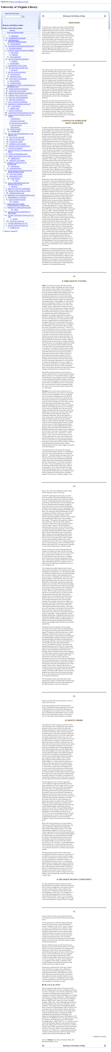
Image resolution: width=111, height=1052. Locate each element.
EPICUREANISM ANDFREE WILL (18, 68)
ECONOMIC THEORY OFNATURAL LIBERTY (20, 50)
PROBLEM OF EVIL (15, 76)
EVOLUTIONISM (15, 81)
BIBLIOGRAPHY (15, 127)
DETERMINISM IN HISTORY (17, 38)
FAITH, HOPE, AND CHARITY (17, 91)
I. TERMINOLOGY (15, 118)
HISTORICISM (15, 166)
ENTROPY (14, 61)
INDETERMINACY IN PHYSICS (17, 197)
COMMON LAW (14, 228)
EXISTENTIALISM (15, 83)
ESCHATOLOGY (15, 74)
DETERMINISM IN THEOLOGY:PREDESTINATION (17, 41)
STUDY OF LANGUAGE (17, 221)
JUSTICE (15, 219)
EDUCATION (14, 53)
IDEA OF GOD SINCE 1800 (17, 139)
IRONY (16, 210)
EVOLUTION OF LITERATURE (18, 79)
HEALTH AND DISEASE (16, 148)
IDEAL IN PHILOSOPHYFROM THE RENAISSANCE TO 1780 (18, 183)
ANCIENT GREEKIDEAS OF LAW (17, 223)
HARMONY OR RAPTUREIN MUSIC (19, 146)
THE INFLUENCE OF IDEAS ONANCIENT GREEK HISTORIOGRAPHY (20, 171)
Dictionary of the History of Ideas (13, 25)
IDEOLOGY (14, 186)
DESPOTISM (14, 36)
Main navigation (23, 2)
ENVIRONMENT (14, 63)
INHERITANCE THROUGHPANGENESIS (19, 207)
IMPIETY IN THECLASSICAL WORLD (19, 191)
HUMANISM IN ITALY (16, 176)
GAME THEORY (15, 106)
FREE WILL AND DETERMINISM (18, 97)
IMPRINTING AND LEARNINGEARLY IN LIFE (21, 195)
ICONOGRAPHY (15, 178)
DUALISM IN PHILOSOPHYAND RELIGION (21, 46)
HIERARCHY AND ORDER (17, 160)
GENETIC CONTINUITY (16, 110)
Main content (15, 2)
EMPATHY (15, 55)
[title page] (12, 30)
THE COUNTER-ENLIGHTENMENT (18, 59)
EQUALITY (14, 70)
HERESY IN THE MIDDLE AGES (18, 154)
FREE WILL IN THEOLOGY (17, 100)
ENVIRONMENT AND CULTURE (17, 66)
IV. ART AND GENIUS (16, 125)
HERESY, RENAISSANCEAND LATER (19, 156)
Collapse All (7, 231)
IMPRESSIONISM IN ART (16, 193)
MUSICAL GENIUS (15, 129)
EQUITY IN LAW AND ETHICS (17, 72)
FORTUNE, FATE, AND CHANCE (18, 95)
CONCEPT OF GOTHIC (16, 142)
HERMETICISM (15, 158)
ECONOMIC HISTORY (15, 48)
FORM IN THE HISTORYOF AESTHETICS (20, 93)
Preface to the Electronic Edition (15, 32)
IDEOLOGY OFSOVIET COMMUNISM (19, 189)
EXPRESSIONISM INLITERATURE (19, 89)
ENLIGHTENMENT (15, 57)
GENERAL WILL (14, 108)
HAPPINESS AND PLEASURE (17, 144)
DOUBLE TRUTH (15, 44)
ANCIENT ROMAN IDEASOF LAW (18, 225)
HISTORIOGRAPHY (15, 168)
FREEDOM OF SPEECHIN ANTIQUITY (19, 104)
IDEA (17, 181)
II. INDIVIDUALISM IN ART (17, 121)
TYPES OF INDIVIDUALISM (17, 199)
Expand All (14, 231)
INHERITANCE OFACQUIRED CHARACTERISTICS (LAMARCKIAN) (18, 204)
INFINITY (16, 202)
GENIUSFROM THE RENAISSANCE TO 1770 (21, 113)
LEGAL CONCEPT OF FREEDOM (17, 102)
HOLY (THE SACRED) (16, 174)
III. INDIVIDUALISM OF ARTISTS (18, 123)
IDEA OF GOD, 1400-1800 (16, 137)
